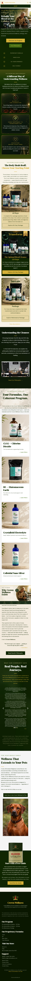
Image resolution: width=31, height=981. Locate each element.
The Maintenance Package (8, 928)
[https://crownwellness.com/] (2, 3)
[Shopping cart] (27, 2)
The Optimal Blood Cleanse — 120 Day (11, 926)
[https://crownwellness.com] (15, 898)
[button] (30, 2)
